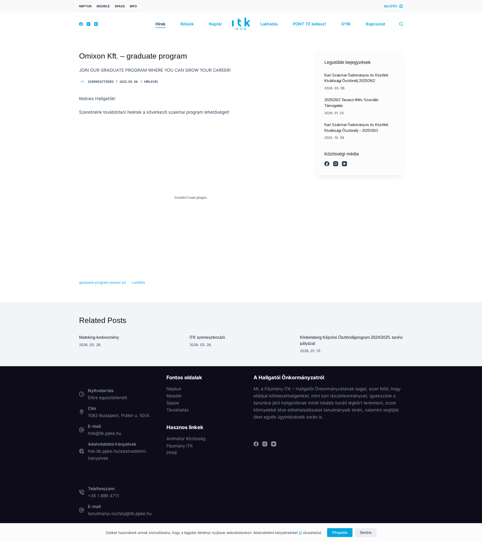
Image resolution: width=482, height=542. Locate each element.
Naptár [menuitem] (215, 23)
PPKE (171, 452)
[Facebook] (81, 24)
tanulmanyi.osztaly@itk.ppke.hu (120, 513)
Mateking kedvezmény (99, 337)
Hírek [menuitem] (160, 23)
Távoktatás (177, 409)
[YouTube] (96, 24)
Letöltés (138, 282)
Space (172, 402)
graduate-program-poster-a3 (102, 282)
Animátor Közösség (185, 438)
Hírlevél (151, 82)
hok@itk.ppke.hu (104, 433)
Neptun (173, 388)
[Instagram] (88, 24)
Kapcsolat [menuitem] (375, 23)
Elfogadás (339, 532)
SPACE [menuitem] (120, 6)
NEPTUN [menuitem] (85, 6)
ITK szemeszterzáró (207, 337)
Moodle (174, 395)
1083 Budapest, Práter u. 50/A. (119, 415)
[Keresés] (401, 24)
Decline (366, 532)
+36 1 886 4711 (103, 495)
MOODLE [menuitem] (103, 6)
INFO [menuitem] (133, 6)
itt (300, 532)
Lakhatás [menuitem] (269, 23)
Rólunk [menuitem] (187, 23)
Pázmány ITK (179, 445)
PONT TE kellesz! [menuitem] (309, 23)
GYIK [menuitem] (346, 23)
